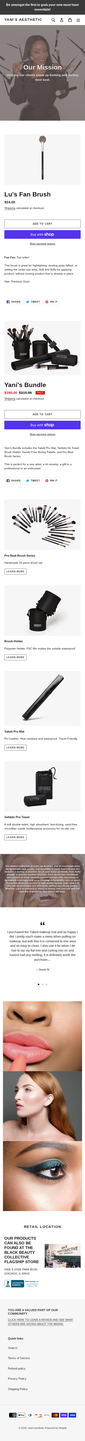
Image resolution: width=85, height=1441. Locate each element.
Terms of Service (19, 1358)
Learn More (16, 571)
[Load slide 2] (42, 984)
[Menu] (78, 20)
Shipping (9, 208)
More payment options (42, 243)
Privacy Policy (17, 1378)
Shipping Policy (18, 1389)
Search (12, 1348)
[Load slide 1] (39, 984)
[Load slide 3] (46, 984)
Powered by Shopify (56, 1428)
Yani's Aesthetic (23, 20)
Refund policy (17, 1368)
